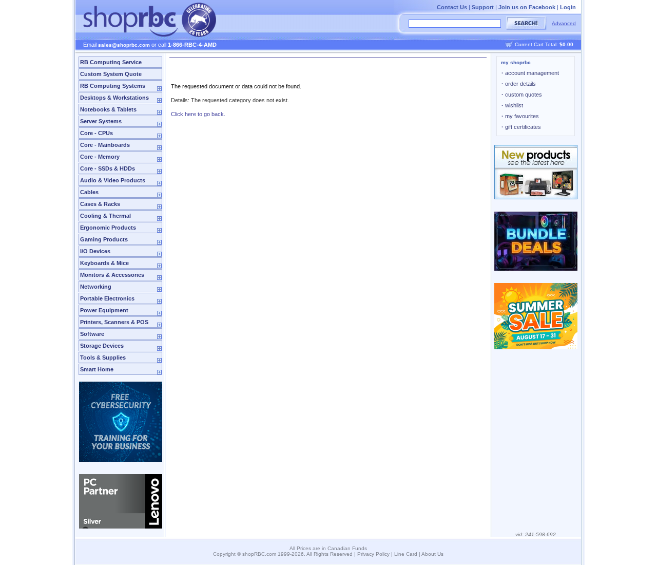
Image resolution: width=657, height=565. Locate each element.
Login (568, 7)
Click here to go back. (198, 114)
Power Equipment (104, 310)
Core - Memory (100, 157)
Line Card (405, 554)
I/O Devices (95, 251)
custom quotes (521, 94)
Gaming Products (104, 239)
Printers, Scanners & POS (114, 322)
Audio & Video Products (112, 180)
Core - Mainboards (105, 145)
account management (530, 73)
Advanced (564, 23)
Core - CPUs (96, 133)
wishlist (512, 105)
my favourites (520, 116)
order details (518, 84)
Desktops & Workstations (114, 98)
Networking (95, 287)
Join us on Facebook (526, 7)
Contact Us (452, 7)
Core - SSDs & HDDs (107, 168)
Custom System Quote (111, 74)
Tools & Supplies (103, 357)
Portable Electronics (107, 298)
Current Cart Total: (544, 44)
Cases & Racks (100, 204)
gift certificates (521, 127)
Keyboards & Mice (104, 263)
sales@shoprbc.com (124, 45)
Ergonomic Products (108, 227)
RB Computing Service (111, 62)
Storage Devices (102, 346)
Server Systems (101, 121)
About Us (432, 554)
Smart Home (96, 369)
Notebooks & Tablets (108, 109)
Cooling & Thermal (105, 216)
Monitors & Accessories (112, 275)
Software (92, 334)
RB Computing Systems (112, 86)
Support (483, 7)
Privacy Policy (373, 554)
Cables (89, 192)
